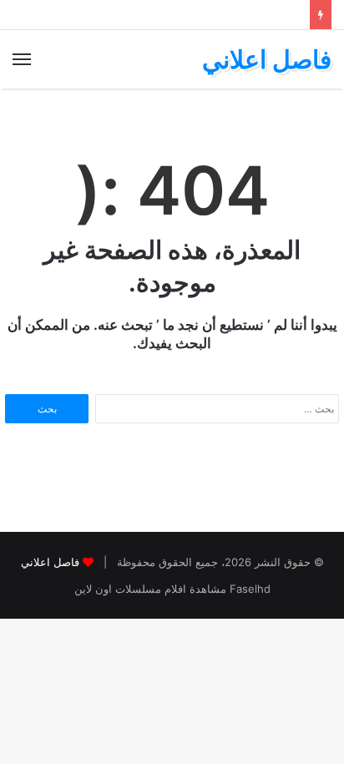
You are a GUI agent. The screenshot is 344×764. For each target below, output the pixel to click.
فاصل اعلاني (50, 562)
